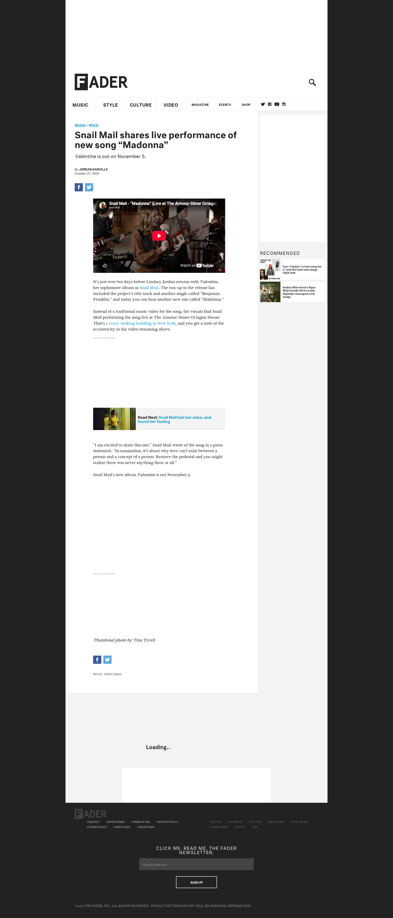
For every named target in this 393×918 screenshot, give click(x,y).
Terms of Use (140, 821)
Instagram (276, 821)
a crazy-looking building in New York (141, 323)
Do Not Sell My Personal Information (216, 906)
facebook (269, 104)
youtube (276, 104)
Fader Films (145, 826)
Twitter (263, 104)
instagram (284, 104)
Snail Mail (149, 287)
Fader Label (122, 826)
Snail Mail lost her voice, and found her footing (174, 419)
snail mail (113, 673)
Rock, (98, 673)
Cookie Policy (97, 826)
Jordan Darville (93, 168)
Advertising (115, 821)
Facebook (235, 821)
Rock (94, 124)
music (80, 124)
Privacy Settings (166, 906)
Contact (93, 821)
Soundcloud (218, 826)
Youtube (255, 821)
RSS (255, 826)
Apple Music (299, 821)
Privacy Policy (167, 821)
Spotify (240, 826)
